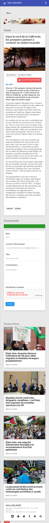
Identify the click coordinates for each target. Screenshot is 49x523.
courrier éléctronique (15, 244)
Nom (8, 233)
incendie (17, 208)
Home (7, 30)
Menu (8, 13)
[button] (12, 516)
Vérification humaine (15, 287)
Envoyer (10, 304)
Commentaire (12, 265)
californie (10, 208)
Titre (8, 254)
